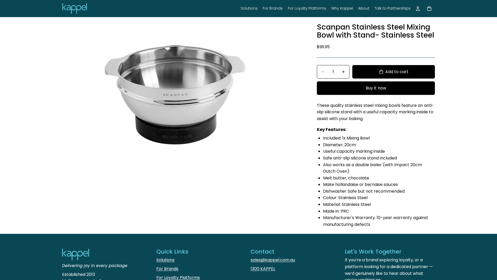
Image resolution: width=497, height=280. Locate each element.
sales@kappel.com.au (273, 260)
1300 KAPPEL (263, 269)
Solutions (165, 260)
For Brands (167, 269)
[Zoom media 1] (183, 98)
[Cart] (429, 8)
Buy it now (376, 88)
